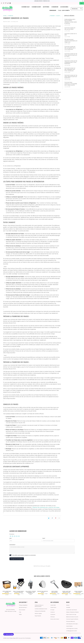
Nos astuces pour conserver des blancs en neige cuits (71, 41)
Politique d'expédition (23, 605)
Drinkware (53, 616)
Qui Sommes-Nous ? (23, 607)
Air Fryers (52, 609)
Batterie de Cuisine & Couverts (72, 616)
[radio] (10, 536)
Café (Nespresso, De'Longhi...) (72, 623)
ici (18, 82)
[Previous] (3, 587)
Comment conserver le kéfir (71, 34)
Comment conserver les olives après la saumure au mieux (71, 55)
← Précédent (52, 15)
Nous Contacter (22, 609)
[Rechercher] (81, 8)
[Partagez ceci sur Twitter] (48, 518)
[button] (26, 7)
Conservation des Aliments (71, 609)
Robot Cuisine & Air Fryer (71, 614)
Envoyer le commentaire (17, 558)
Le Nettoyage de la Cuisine (71, 630)
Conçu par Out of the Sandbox (25, 638)
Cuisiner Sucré (53, 607)
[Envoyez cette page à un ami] (59, 518)
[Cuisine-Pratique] (7, 8)
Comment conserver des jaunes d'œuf (70, 28)
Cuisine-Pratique (9, 638)
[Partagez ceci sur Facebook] (52, 518)
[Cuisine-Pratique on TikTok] (7, 3)
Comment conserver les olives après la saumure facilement (71, 77)
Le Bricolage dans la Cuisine (71, 628)
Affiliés (20, 614)
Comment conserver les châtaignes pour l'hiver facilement (71, 62)
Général (67, 605)
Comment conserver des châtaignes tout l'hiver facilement (70, 69)
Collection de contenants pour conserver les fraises (45, 507)
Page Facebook (38, 615)
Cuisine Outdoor (69, 626)
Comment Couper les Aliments (72, 619)
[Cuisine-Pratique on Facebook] (3, 3)
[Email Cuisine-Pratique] (1, 3)
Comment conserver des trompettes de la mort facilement (70, 48)
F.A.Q (20, 612)
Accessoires (53, 614)
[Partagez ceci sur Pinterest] (55, 518)
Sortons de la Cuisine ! (55, 619)
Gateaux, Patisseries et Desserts (72, 612)
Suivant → (58, 15)
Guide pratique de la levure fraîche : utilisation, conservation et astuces (71, 21)
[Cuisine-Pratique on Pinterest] (5, 3)
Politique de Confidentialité (40, 611)
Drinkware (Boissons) (70, 621)
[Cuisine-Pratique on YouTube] (10, 3)
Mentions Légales (38, 613)
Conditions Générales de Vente (41, 608)
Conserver (53, 612)
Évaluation (11, 534)
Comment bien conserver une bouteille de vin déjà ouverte (71, 84)
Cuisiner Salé (53, 605)
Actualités (68, 607)
